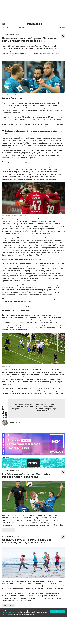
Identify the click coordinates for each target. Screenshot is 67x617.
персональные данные (9, 612)
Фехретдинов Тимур (15, 423)
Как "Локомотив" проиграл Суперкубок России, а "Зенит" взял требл (22, 406)
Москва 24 (33, 24)
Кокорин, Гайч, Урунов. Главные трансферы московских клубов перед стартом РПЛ (46, 407)
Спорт (18, 34)
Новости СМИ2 (6, 457)
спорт (3, 427)
